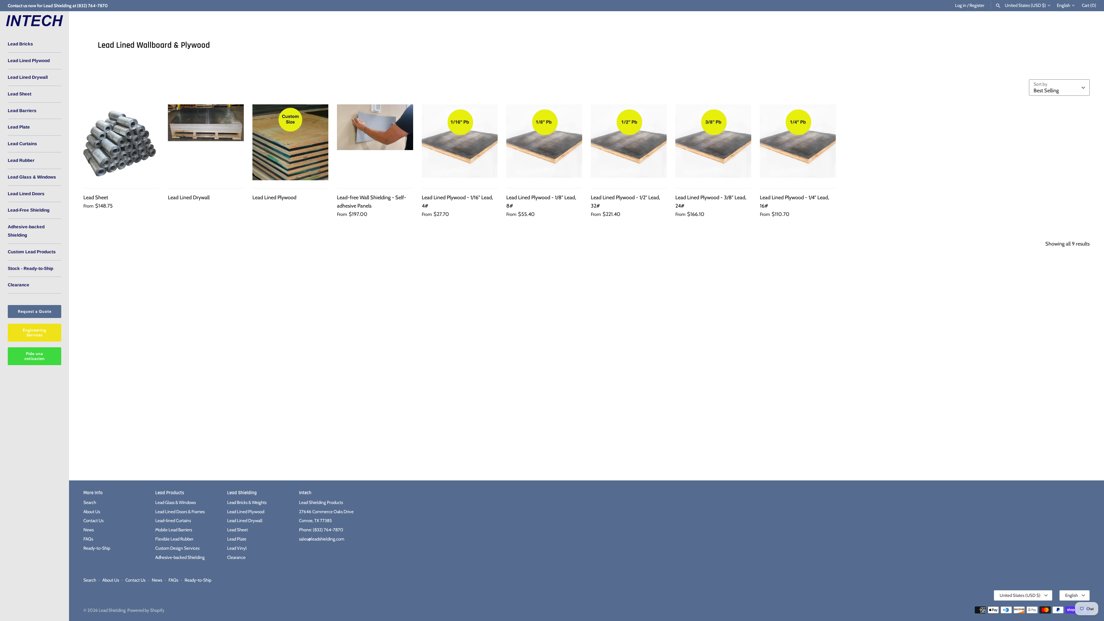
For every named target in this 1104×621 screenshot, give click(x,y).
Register (976, 5)
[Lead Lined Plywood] (290, 142)
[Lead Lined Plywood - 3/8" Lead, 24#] (713, 142)
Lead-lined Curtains (173, 520)
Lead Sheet (19, 93)
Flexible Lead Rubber (174, 539)
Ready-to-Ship (96, 548)
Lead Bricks (20, 43)
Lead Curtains (22, 143)
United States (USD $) (1025, 5)
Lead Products (169, 493)
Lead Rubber (21, 160)
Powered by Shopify (145, 610)
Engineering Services (34, 332)
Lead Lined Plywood (29, 60)
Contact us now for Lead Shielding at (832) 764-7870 (58, 5)
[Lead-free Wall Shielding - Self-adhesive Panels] (375, 142)
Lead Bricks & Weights (247, 502)
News (88, 529)
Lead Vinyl (237, 548)
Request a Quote (34, 311)
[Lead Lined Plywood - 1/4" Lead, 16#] (798, 142)
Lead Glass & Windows (32, 177)
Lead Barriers (22, 110)
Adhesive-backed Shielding (26, 230)
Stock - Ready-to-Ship (30, 268)
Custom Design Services (177, 548)
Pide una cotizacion (34, 356)
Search (89, 502)
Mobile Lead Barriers (173, 529)
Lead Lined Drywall (28, 77)
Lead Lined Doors (26, 193)
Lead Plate (19, 126)
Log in (960, 5)
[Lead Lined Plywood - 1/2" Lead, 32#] (629, 142)
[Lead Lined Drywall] (206, 142)
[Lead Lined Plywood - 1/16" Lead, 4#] (460, 142)
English (1063, 5)
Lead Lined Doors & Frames (180, 511)
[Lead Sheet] (121, 142)
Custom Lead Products (32, 251)
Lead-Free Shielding (28, 210)
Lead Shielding (242, 493)
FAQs (88, 539)
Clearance (18, 284)
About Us (91, 511)
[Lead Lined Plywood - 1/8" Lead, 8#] (544, 142)
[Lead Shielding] (34, 20)
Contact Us (93, 520)
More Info (93, 493)
